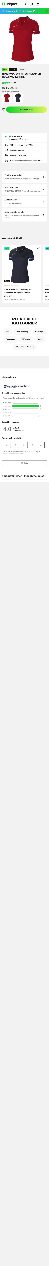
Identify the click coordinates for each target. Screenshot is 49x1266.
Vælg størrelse (26, 110)
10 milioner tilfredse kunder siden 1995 (26, 161)
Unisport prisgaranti (18, 155)
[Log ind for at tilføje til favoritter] (3, 109)
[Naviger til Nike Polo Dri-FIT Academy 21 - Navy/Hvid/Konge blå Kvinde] (18, 98)
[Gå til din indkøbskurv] (38, 4)
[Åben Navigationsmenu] (44, 4)
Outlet (40, 339)
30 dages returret (17, 150)
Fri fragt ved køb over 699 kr (21, 145)
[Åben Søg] (26, 4)
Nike (7, 332)
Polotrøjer (39, 332)
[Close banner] (46, 11)
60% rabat (26, 339)
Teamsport (10, 339)
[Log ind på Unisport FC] (32, 4)
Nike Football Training (25, 347)
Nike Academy (22, 332)
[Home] (9, 4)
